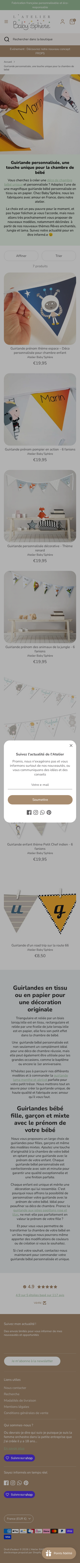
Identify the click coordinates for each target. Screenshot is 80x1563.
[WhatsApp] (42, 812)
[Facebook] (29, 812)
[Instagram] (35, 812)
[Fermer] (71, 745)
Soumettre (40, 799)
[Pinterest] (49, 812)
